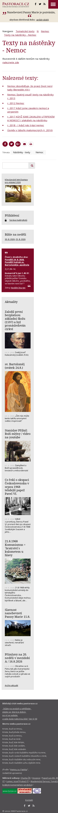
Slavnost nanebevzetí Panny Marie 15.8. (17, 613)
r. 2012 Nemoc (15, 103)
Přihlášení (12, 215)
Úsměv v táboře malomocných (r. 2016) (30, 130)
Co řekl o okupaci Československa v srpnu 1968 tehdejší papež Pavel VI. (17, 487)
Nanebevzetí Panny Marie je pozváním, (31, 12)
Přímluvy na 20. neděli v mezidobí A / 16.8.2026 (17, 657)
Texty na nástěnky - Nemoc (20, 34)
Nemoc (45, 31)
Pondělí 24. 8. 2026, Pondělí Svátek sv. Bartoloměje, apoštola (17, 262)
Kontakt (29, 800)
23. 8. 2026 (20, 239)
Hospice (36, 778)
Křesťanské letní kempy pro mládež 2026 (16, 181)
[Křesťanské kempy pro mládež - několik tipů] (18, 193)
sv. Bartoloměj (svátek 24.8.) (14, 366)
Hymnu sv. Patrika (18, 769)
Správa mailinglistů (18, 220)
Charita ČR (25, 778)
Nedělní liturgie (18, 287)
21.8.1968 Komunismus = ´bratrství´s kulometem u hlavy (15, 548)
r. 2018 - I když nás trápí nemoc (25, 125)
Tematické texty (25, 31)
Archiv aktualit (11, 685)
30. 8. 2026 (10, 239)
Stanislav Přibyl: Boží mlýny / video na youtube (17, 433)
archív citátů (42, 19)
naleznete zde (10, 62)
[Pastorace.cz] (15, 5)
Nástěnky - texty (21, 152)
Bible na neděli (15, 234)
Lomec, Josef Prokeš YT (17, 781)
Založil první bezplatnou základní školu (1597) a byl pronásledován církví (15, 320)
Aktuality (11, 302)
